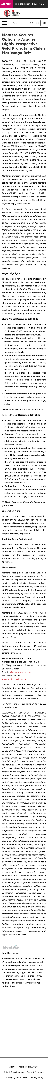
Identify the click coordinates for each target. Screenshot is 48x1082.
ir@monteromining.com (20, 672)
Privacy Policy (36, 1077)
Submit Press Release (14, 1072)
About (12, 1067)
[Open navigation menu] (4, 23)
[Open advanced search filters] (37, 23)
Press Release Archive (28, 1067)
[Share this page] (44, 23)
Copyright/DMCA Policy (16, 1077)
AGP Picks (6, 4)
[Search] (32, 23)
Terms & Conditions (35, 1072)
